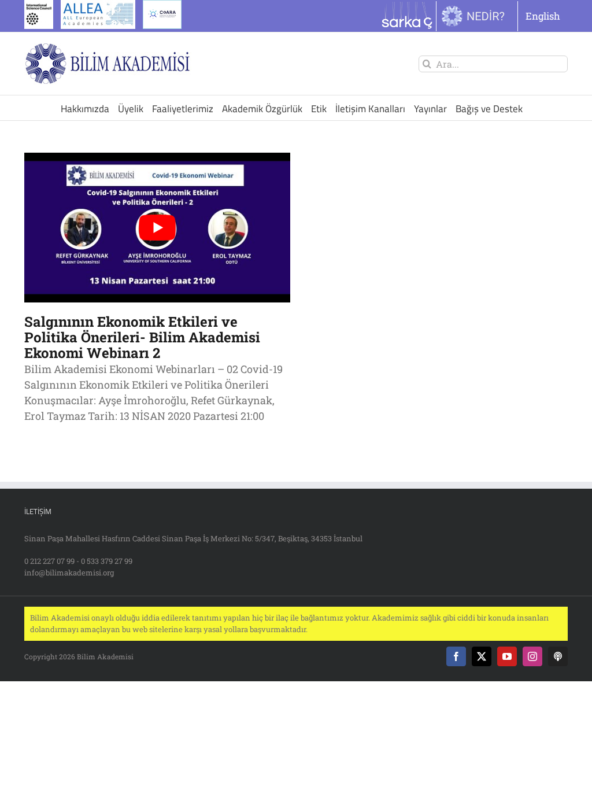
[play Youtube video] (157, 227)
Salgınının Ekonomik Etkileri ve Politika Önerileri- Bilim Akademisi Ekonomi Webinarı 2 (142, 337)
